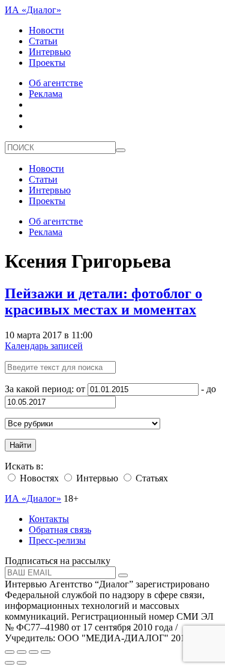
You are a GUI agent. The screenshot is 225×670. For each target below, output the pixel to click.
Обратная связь (60, 530)
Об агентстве (56, 83)
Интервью (50, 52)
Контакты (49, 519)
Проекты (47, 62)
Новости (46, 30)
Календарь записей (44, 346)
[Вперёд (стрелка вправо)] (21, 663)
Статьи (43, 41)
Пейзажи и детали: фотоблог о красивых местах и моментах (103, 301)
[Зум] (45, 652)
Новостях (38, 478)
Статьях (150, 478)
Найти (20, 445)
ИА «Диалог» (33, 10)
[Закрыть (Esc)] (9, 652)
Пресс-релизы (57, 540)
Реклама (45, 94)
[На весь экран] (33, 652)
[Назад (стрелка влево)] (9, 663)
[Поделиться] (21, 652)
